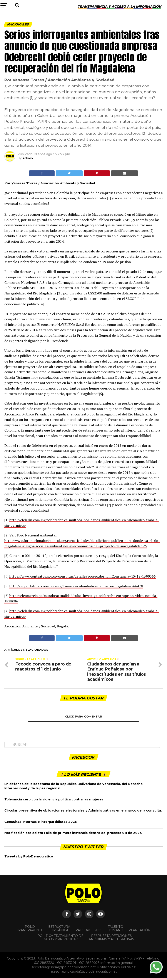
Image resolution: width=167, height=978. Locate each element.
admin (28, 158)
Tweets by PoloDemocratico (28, 856)
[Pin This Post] (97, 173)
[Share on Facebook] (42, 173)
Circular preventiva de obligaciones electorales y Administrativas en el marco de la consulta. (83, 810)
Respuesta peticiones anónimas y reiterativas (111, 937)
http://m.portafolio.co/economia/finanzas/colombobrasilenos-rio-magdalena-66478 (76, 586)
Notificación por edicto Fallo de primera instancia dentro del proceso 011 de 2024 (73, 833)
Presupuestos (88, 930)
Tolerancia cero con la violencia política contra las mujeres (54, 799)
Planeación (140, 930)
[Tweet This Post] (69, 173)
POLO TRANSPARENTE (29, 928)
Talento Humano (115, 928)
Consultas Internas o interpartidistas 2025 (40, 822)
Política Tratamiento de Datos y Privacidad (60, 937)
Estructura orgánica (59, 928)
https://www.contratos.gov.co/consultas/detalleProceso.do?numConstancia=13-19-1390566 (82, 576)
